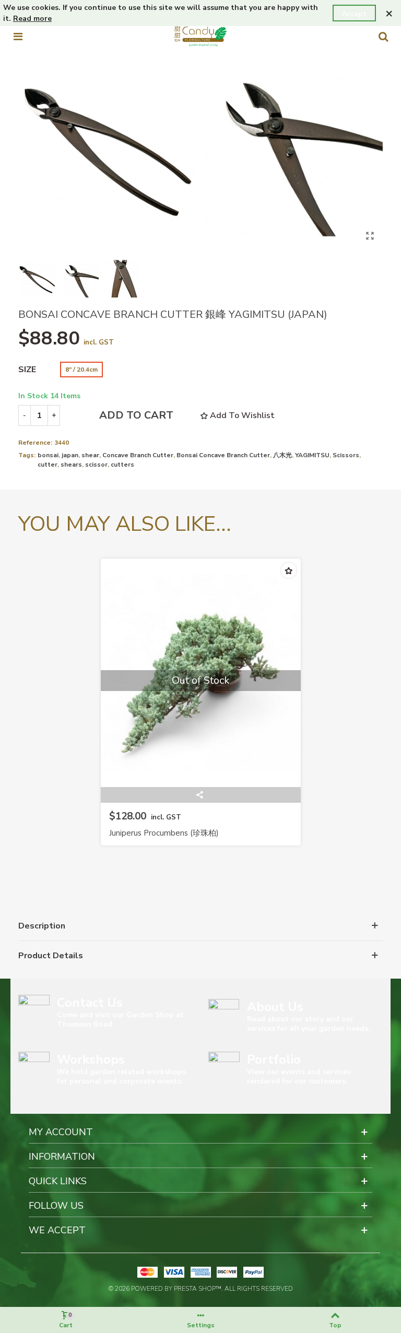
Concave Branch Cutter (137, 455)
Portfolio (274, 1059)
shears (71, 464)
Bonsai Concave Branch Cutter (223, 455)
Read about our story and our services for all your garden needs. (308, 1023)
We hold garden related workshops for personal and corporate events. (121, 1076)
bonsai (48, 455)
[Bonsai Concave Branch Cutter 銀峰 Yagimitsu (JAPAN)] (370, 236)
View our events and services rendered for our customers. (299, 1076)
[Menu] (18, 36)
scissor (96, 464)
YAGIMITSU (312, 455)
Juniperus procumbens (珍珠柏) (164, 833)
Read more (32, 18)
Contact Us (90, 1002)
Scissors (346, 455)
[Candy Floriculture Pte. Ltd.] (200, 36)
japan (70, 455)
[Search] (383, 36)
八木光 (282, 455)
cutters (122, 464)
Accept (354, 14)
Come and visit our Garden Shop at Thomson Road (120, 1019)
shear (90, 455)
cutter (47, 464)
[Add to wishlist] (289, 570)
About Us (275, 1006)
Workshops (91, 1059)
